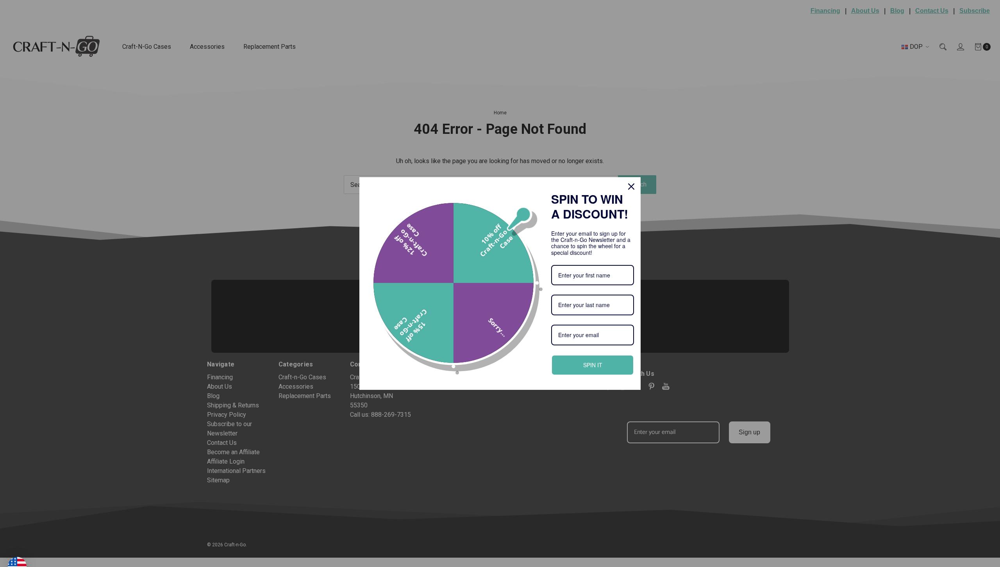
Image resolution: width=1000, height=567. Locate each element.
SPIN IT (593, 365)
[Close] (631, 186)
